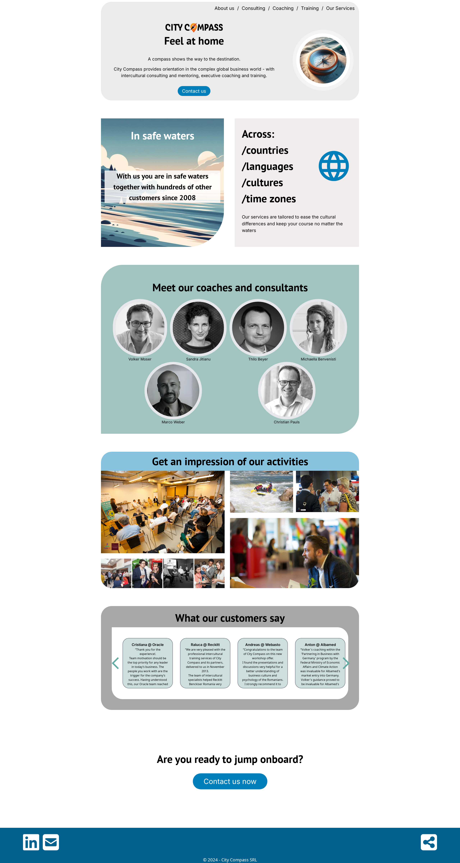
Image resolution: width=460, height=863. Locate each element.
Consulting (253, 8)
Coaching (283, 8)
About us (224, 8)
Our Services (340, 8)
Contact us (194, 91)
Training (310, 8)
